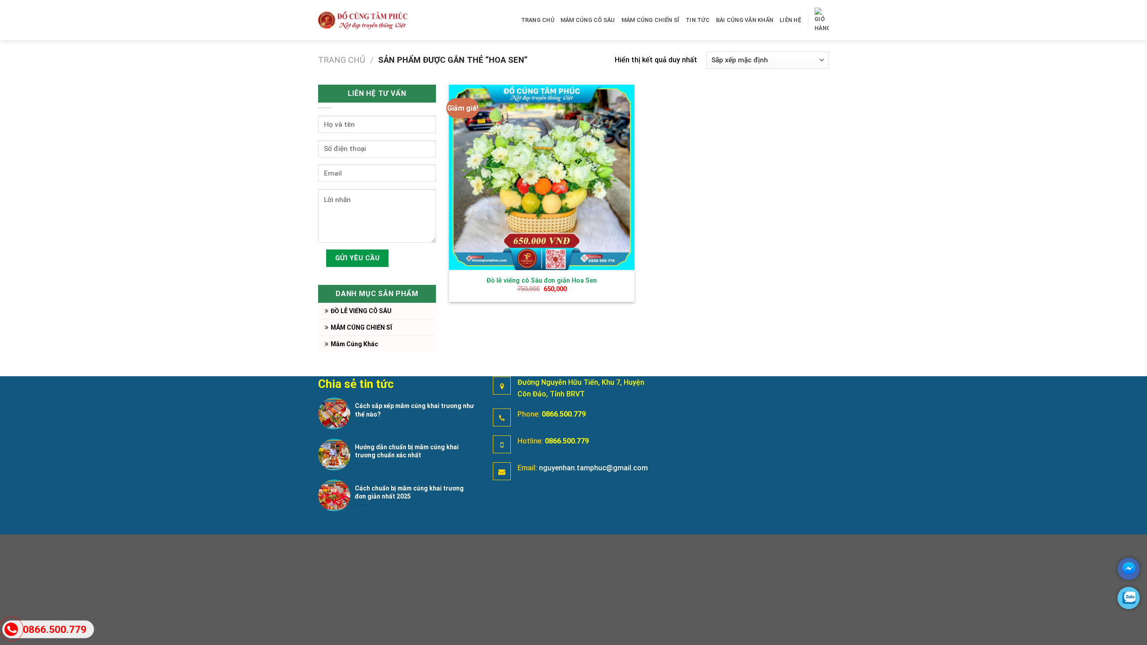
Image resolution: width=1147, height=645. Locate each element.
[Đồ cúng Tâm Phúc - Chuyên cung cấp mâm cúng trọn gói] (363, 20)
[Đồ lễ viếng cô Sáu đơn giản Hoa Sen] (541, 177)
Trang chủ (341, 59)
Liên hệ (790, 20)
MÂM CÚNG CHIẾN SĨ (650, 20)
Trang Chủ (537, 20)
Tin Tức (698, 20)
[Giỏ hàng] (822, 20)
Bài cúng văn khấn (744, 20)
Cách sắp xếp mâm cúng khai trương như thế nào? (414, 409)
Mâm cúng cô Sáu (588, 20)
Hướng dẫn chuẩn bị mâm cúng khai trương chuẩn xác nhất (407, 451)
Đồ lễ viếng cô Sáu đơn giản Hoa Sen (542, 280)
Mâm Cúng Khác (354, 344)
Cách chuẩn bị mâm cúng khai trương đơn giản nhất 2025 (409, 492)
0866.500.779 (564, 414)
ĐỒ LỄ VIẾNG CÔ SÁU (361, 310)
